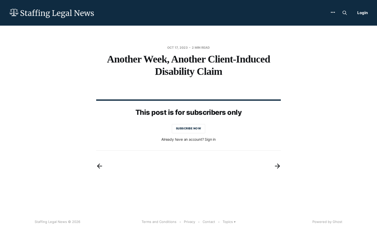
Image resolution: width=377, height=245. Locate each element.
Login (362, 12)
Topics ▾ (229, 222)
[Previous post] (99, 166)
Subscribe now (188, 128)
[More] (333, 12)
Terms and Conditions (159, 222)
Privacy (189, 222)
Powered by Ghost (327, 222)
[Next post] (277, 166)
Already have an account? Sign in (188, 139)
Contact (209, 222)
